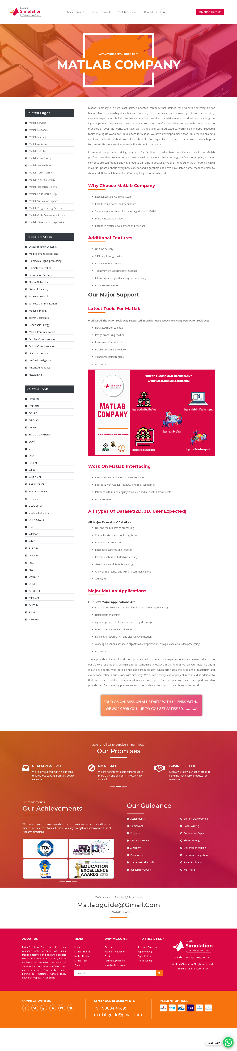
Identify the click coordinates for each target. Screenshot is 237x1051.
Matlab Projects (76, 12)
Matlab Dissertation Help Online (47, 222)
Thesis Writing (145, 960)
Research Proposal (147, 947)
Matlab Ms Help (37, 137)
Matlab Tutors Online (41, 172)
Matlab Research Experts (43, 186)
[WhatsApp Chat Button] (228, 1042)
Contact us (79, 965)
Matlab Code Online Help (43, 194)
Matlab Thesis (81, 956)
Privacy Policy (201, 968)
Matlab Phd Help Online (42, 179)
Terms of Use (185, 968)
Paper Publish (145, 956)
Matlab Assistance (39, 144)
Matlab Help (80, 960)
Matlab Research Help (41, 165)
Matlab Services (37, 122)
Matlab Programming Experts (45, 208)
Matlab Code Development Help (47, 215)
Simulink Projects (101, 12)
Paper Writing (145, 951)
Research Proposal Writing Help (38, 977)
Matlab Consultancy (40, 158)
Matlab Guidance (127, 12)
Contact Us (150, 12)
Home (77, 947)
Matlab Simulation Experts (43, 201)
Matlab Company (178, 123)
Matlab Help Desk (39, 151)
